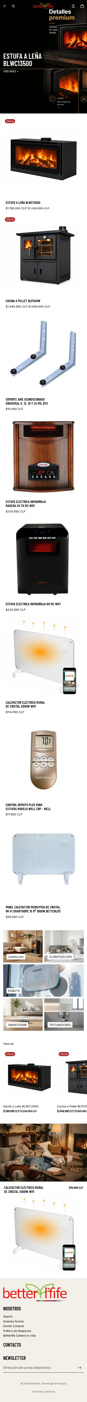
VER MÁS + (11, 71)
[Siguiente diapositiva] (79, 1083)
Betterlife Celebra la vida (19, 1335)
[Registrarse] (79, 1368)
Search (8, 1316)
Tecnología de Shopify (54, 1383)
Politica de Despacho (17, 1330)
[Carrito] (82, 6)
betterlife (35, 1383)
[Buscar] (13, 6)
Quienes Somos (13, 1321)
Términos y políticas (43, 1391)
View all (8, 1043)
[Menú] (4, 6)
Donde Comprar (13, 1326)
